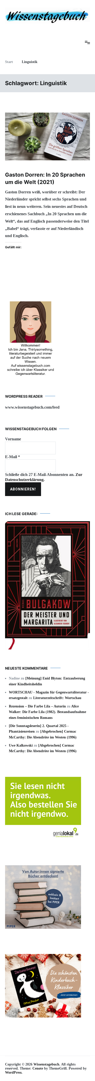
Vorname (13, 439)
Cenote (37, 1068)
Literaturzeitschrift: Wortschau (57, 698)
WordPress (13, 1072)
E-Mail (12, 457)
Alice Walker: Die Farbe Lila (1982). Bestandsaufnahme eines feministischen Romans (47, 712)
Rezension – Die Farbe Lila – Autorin (37, 706)
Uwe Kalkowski (21, 745)
